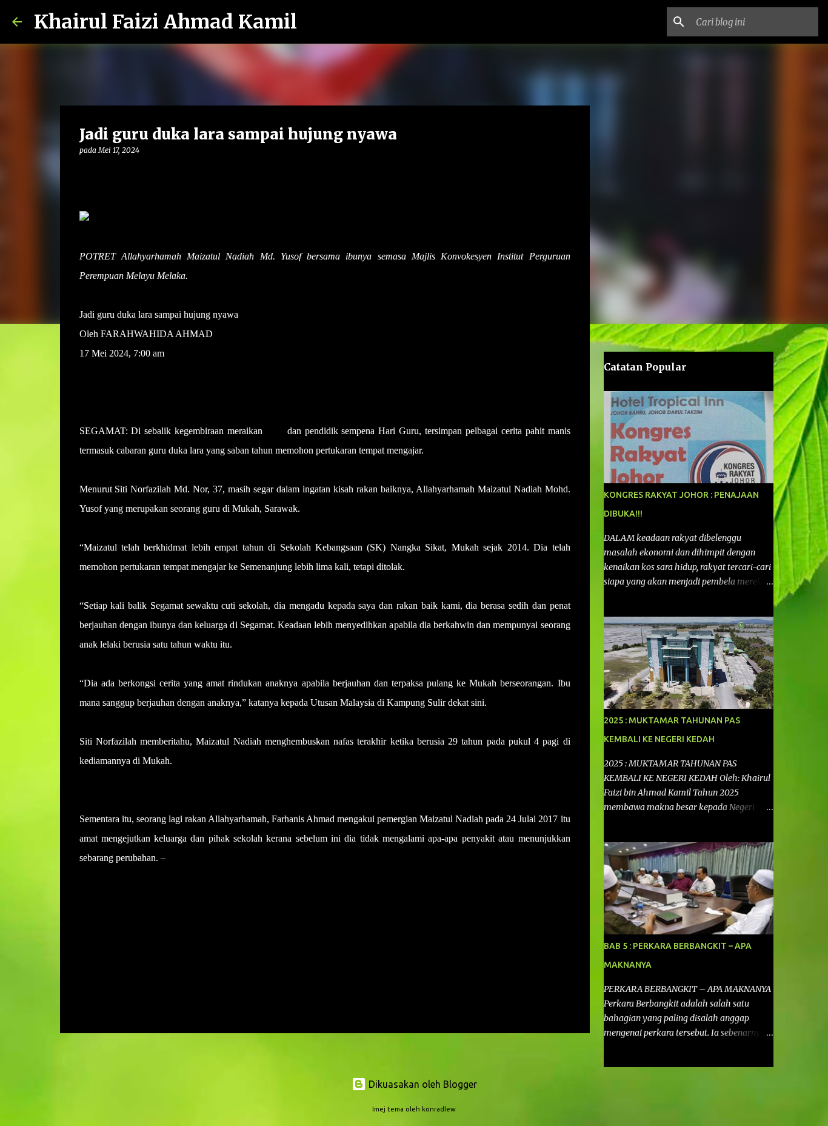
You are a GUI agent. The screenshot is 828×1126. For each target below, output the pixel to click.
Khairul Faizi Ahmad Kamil (165, 22)
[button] (86, 175)
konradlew (439, 1109)
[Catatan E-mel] (86, 879)
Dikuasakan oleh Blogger (421, 1084)
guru (275, 431)
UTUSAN (188, 858)
